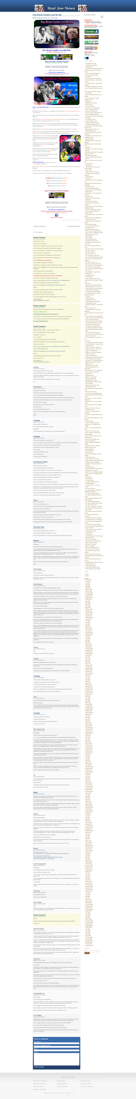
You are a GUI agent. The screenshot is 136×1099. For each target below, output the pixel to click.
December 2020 (89, 688)
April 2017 (88, 760)
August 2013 (88, 832)
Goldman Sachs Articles (91, 224)
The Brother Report (90, 483)
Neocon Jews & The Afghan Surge (93, 393)
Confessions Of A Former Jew (92, 171)
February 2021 (89, 684)
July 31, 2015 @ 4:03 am (38, 677)
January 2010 (89, 902)
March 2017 (88, 761)
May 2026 (88, 584)
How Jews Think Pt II (90, 252)
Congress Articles (90, 176)
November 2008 (89, 922)
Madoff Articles (89, 363)
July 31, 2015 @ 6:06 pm (38, 794)
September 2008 (89, 925)
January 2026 (89, 591)
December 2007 (89, 940)
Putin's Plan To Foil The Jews (92, 431)
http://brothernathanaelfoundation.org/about (41, 300)
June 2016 (88, 776)
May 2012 (88, 857)
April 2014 (88, 819)
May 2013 (88, 837)
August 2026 (88, 579)
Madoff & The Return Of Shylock (93, 362)
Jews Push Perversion (91, 335)
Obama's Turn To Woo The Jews (93, 408)
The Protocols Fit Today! (62, 1086)
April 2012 (88, 858)
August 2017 (88, 753)
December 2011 (89, 865)
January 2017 (89, 765)
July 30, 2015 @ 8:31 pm (38, 528)
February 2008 (89, 937)
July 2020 (88, 696)
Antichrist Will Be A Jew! (91, 121)
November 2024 (89, 614)
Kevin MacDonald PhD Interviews (93, 358)
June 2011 (88, 875)
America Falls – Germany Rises (93, 108)
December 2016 (89, 766)
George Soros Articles (91, 219)
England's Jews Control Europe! (93, 198)
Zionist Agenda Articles (91, 565)
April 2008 (88, 934)
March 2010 (88, 899)
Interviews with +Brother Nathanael (93, 285)
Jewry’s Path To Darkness (86, 1083)
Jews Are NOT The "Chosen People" (94, 321)
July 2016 (88, 775)
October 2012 (89, 848)
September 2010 (89, 889)
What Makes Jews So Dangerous (40, 1080)
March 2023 (88, 643)
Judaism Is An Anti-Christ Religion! (93, 352)
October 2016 (89, 770)
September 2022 (89, 653)
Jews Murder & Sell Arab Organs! (93, 326)
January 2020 (89, 706)
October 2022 (89, 652)
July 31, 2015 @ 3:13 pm (38, 730)
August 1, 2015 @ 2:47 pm (39, 916)
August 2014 (88, 812)
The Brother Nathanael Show (92, 481)
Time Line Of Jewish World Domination (94, 526)
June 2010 (88, 894)
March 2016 (88, 781)
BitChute (87, 150)
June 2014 (88, 816)
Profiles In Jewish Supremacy (92, 422)
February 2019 (89, 724)
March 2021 (88, 683)
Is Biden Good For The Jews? (92, 290)
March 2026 (88, 588)
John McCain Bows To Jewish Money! (94, 344)
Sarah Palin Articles (90, 457)
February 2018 (89, 743)
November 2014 (89, 807)
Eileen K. (36, 540)
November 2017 (89, 748)
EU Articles (88, 199)
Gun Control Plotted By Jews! (92, 226)
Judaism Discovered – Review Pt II (94, 349)
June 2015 (88, 796)
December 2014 (89, 806)
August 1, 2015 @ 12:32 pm (39, 892)
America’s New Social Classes (55, 180)
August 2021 (88, 675)
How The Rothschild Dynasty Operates (94, 268)
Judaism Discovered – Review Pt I (93, 347)
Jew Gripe (88, 296)
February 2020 (89, 704)
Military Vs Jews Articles (91, 377)
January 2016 (89, 784)
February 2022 (89, 665)
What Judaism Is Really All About (93, 540)
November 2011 (89, 866)
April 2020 (88, 701)
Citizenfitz (36, 420)
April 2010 (88, 898)
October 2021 (89, 671)
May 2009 (88, 916)
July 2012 (88, 853)
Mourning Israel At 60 (90, 386)
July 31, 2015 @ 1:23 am (38, 660)
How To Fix (88, 270)
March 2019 (88, 722)
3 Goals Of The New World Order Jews (94, 68)
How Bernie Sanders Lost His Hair (47, 15)
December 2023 (89, 632)
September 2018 (89, 732)
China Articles (89, 165)
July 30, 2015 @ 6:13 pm (38, 463)
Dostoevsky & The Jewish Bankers (94, 190)
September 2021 (89, 673)
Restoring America (90, 449)
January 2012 (89, 863)
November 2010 (89, 886)
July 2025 (88, 601)
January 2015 (89, 804)
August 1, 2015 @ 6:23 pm (39, 930)
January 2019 (89, 725)
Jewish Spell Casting (85, 1080)
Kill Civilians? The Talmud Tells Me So (94, 360)
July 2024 (88, 620)
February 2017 (89, 763)
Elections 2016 (89, 196)
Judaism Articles (89, 345)
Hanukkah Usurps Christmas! (92, 229)
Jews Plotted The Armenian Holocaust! (94, 334)
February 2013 (89, 842)
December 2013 (89, 825)
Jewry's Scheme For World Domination (94, 317)
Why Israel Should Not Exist (92, 547)
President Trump (89, 421)
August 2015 (88, 793)
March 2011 (88, 879)
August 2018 (88, 734)
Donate (87, 575)
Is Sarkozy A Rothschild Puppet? (93, 291)
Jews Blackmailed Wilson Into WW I (94, 322)
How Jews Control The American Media (94, 249)
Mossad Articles (89, 383)
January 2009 (89, 919)
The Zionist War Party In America (93, 524)
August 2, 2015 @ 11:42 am (39, 994)
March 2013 (88, 840)
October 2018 (89, 730)
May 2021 (88, 679)
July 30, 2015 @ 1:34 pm (38, 368)
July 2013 (88, 834)
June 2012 (88, 855)
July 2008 (88, 929)
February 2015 (89, 802)
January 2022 (89, 666)
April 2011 (88, 878)
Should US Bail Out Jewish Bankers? (94, 468)
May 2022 (88, 660)
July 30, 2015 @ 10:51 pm (39, 570)
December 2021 (89, 668)
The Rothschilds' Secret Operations (94, 518)
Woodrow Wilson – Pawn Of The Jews (94, 562)
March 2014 (88, 820)
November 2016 (89, 768)
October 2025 (89, 596)
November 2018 (89, 729)
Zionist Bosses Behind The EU (93, 567)
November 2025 (89, 594)
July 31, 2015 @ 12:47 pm (39, 714)
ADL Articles (88, 101)
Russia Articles (89, 452)
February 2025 (89, 609)
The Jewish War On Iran (91, 504)
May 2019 (88, 719)
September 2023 (89, 634)
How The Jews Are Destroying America (94, 257)
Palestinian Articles (90, 409)
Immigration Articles (90, 275)
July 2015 (88, 794)
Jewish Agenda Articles (91, 299)
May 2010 (88, 896)
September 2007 (89, 945)
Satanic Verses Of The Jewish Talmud (94, 460)
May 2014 (88, 817)
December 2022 (89, 648)
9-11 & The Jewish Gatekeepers (93, 73)
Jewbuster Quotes (90, 298)
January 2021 (89, 686)
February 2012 (89, 861)
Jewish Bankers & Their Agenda (93, 301)
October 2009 (89, 907)
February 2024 (89, 629)
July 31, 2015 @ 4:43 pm (38, 776)
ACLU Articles (89, 93)
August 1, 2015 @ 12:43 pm (39, 903)
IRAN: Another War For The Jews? (93, 286)
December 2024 (89, 612)
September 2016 (89, 771)
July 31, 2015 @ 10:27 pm (39, 815)
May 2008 (88, 932)
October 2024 (89, 615)
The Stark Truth (38, 527)
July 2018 (88, 735)
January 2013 (89, 843)
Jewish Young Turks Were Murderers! (94, 316)
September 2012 (89, 850)
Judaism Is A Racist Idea (91, 350)
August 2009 (88, 911)
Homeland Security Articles (92, 240)
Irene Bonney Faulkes (40, 462)
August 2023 (88, 635)
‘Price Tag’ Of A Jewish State (73, 226)
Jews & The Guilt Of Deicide (92, 319)
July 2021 (88, 676)
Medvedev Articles (90, 375)
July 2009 (88, 912)
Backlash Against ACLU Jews (92, 129)
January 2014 (89, 824)
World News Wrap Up (90, 563)
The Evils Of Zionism (90, 488)
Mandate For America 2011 (92, 365)
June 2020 (88, 697)
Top (68, 1095)
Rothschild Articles (90, 450)
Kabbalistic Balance (61, 1080)
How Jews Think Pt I (90, 250)
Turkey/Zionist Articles (91, 531)
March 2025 (88, 607)
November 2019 (89, 709)
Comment (36, 1052)
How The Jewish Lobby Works (92, 255)
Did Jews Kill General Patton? (92, 188)
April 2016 (88, 779)
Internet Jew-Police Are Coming (93, 278)
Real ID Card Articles (90, 440)
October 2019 (89, 711)
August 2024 (88, 619)
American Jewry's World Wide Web (93, 112)
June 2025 (88, 602)
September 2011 (89, 870)
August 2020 (88, 694)
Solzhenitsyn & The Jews (91, 470)
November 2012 (89, 847)
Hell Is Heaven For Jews (38, 1086)
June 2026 (88, 583)
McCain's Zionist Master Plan (92, 372)
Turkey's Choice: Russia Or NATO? (94, 529)
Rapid (35, 792)
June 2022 (88, 658)
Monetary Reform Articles (91, 380)
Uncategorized (89, 534)
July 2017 (88, 755)
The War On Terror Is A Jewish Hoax (94, 519)
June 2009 (88, 914)
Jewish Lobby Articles (90, 308)
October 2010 (89, 888)
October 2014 (89, 809)
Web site (35, 1048)
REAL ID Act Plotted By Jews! (92, 439)
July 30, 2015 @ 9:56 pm (38, 542)
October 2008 (89, 924)
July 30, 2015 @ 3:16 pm (38, 422)
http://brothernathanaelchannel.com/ (40, 321)
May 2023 (88, 640)
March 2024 (88, 627)
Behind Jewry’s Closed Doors (39, 1083)
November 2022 (89, 650)
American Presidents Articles (92, 114)
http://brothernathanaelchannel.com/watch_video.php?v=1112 (45, 314)
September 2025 (89, 597)
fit (50, 115)
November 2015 (89, 788)
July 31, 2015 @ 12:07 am (39, 648)
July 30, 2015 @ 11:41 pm (39, 585)
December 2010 (89, 884)
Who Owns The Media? (91, 544)
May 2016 (88, 778)
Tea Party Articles (90, 480)
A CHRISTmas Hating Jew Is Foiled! (94, 86)
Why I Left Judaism (90, 545)
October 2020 (89, 691)
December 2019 (89, 707)
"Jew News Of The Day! (91, 63)
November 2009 (89, 906)
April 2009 (88, 917)
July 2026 (88, 581)
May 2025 (88, 604)
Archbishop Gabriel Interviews (92, 122)
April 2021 (88, 681)
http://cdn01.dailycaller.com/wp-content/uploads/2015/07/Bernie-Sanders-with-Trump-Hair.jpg (51, 853)
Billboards (88, 147)
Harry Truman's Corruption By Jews (94, 231)
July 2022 (88, 656)
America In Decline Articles (92, 109)
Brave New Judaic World (91, 155)
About (87, 574)
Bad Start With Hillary (58, 178)
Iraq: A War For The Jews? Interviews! (94, 288)
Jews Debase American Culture (93, 324)
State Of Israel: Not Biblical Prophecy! (94, 472)
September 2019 (89, 712)
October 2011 (89, 868)
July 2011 (88, 873)
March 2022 (88, 663)
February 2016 (89, 783)
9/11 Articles (88, 76)
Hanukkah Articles (90, 227)
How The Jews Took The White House (94, 265)
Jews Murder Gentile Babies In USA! (94, 327)
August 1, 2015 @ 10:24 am (39, 865)
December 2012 (89, 845)
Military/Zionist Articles (91, 378)
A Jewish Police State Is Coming (93, 91)
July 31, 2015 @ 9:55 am (38, 698)
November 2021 (89, 670)
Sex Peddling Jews (90, 467)
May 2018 (88, 738)
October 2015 (89, 789)
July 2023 (88, 637)
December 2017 (89, 747)
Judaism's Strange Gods (91, 355)
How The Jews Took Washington (93, 267)
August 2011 (88, 871)
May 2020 (88, 699)
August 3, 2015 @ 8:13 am (39, 1016)
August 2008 (88, 927)
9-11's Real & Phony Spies (92, 75)
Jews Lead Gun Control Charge (55, 183)
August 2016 (88, 773)
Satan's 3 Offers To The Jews (92, 458)
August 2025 (88, 599)
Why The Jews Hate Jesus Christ (93, 554)
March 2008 (88, 935)
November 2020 (89, 689)
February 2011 (89, 881)
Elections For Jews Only (55, 185)
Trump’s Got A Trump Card (39, 226)
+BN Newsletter (89, 67)
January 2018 (89, 745)
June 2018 (88, 737)
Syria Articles (89, 477)
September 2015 (89, 791)
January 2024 (89, 630)
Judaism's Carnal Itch (90, 353)
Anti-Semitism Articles (91, 119)
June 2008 (88, 930)
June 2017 (88, 757)
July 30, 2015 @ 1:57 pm (38, 388)
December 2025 (89, 593)
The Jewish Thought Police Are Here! (94, 503)
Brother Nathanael (39, 237)
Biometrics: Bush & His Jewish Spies (94, 149)
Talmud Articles (89, 478)
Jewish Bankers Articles (91, 303)
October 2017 (89, 750)
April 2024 (88, 625)
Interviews (88, 283)
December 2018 (89, 727)
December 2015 (89, 786)
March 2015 (88, 801)
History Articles (89, 237)
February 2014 (89, 822)
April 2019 (88, 720)
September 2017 (89, 752)
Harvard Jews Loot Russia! (92, 234)
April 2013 (88, 838)
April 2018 (88, 740)
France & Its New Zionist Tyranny (93, 209)
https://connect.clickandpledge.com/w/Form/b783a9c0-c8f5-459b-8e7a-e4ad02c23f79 (49, 285)
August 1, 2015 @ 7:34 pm (39, 960)
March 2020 (88, 702)
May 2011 (88, 876)
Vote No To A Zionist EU (91, 539)
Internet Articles (89, 276)
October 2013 (89, 829)
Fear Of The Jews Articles (91, 201)
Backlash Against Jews (91, 130)
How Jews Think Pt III (91, 253)
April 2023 (88, 642)
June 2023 (88, 638)
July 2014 (88, 814)
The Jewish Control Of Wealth (92, 493)
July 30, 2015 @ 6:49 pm (38, 501)
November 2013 (89, 827)
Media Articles (89, 373)
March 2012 (88, 860)
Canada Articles (89, 163)
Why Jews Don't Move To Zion (92, 549)
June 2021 (88, 678)
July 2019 (88, 716)
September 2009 (89, 909)
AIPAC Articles (89, 104)
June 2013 (88, 835)
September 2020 (89, 692)
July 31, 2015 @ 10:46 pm (39, 850)
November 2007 (89, 942)
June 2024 (88, 622)
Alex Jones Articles (90, 106)
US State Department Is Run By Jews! (94, 536)
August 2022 (88, 655)
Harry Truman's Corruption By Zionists (94, 232)
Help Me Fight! (89, 235)
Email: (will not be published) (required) (42, 1045)
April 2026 (88, 586)
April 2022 (88, 661)
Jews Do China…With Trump (87, 1086)
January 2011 (89, 883)
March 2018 (88, 742)
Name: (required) (37, 1041)
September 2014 (89, 811)
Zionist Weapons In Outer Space (93, 568)
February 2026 (89, 589)
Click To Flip (88, 170)
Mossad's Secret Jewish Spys (92, 385)
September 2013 (89, 830)
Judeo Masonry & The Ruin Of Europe (94, 357)
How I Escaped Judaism (62, 1083)
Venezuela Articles (90, 537)
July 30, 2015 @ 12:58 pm (39, 239)
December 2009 (89, 904)
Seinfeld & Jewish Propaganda (92, 462)
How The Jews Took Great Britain (93, 263)
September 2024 (89, 617)
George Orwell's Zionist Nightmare (93, 217)
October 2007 (89, 943)
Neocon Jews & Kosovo (91, 391)
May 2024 (88, 624)
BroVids (87, 158)
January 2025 (89, 611)
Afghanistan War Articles (91, 103)
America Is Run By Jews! (91, 111)
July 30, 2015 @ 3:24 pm (38, 438)
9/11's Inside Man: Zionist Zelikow (93, 78)
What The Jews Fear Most (92, 542)
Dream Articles (89, 191)
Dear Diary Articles (90, 186)
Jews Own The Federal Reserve (93, 332)
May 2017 (88, 758)
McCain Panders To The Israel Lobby (94, 370)
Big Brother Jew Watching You (40, 1089)
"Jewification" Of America (91, 65)
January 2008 (89, 939)
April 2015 (88, 799)
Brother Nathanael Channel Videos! (94, 157)
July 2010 (88, 893)
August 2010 (88, 891)
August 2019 (88, 714)
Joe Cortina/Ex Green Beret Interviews (94, 342)
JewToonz (88, 340)
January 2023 (89, 647)
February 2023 (89, 645)
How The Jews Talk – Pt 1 (92, 262)
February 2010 (89, 901)
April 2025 (88, 606)
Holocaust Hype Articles (91, 239)
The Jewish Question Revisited (93, 501)
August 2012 (88, 852)
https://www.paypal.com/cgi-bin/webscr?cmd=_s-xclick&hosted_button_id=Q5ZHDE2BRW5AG (51, 280)
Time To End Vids (90, 527)
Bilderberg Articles (90, 139)
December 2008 (89, 920)
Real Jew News (47, 1093)
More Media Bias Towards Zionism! (94, 381)
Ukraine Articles (89, 532)
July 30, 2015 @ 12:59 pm (39, 307)
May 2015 (88, 797)
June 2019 (88, 717)
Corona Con (88, 178)
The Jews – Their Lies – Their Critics (94, 506)
